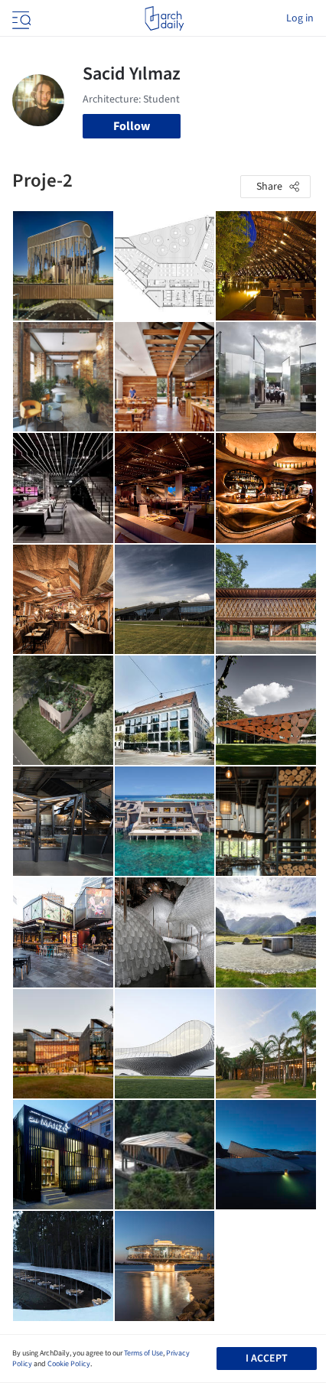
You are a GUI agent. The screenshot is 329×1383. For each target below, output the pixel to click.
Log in (300, 18)
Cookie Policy (68, 1364)
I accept (267, 1358)
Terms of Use (143, 1353)
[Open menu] (20, 18)
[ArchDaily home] (164, 18)
